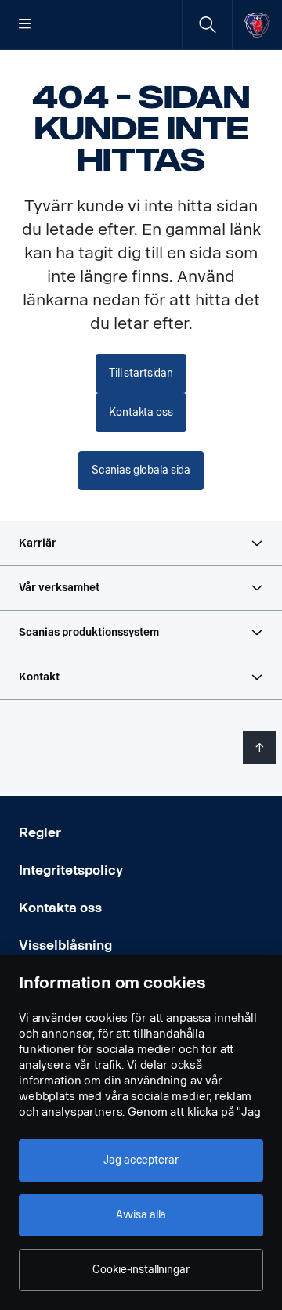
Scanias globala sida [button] (141, 470)
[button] (141, 543)
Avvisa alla (141, 1215)
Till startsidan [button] (141, 373)
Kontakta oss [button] (140, 412)
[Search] (207, 24)
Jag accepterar (140, 1160)
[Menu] (25, 25)
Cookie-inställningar (140, 1269)
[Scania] (257, 25)
